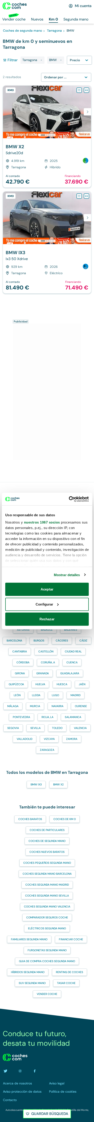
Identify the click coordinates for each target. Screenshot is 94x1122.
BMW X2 (58, 784)
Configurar (44, 604)
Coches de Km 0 (64, 819)
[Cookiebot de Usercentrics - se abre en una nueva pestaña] (69, 499)
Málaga (12, 706)
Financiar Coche (71, 939)
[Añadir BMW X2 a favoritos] (79, 90)
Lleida (36, 695)
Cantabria (19, 651)
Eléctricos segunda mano (47, 928)
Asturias (23, 629)
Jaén (82, 684)
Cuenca (72, 662)
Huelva (40, 684)
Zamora (71, 739)
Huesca (62, 684)
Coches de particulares (47, 830)
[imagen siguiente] (87, 111)
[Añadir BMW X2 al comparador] (86, 90)
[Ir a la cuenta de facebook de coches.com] (34, 1071)
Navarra (57, 706)
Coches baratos (30, 819)
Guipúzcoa (16, 684)
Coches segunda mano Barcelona (47, 874)
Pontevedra (21, 717)
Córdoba (22, 662)
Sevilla (35, 728)
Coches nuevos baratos (47, 852)
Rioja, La (47, 717)
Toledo (57, 728)
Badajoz (47, 629)
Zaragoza (47, 750)
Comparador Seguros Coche (47, 917)
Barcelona (14, 640)
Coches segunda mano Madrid (47, 885)
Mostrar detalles (67, 575)
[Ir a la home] (14, 6)
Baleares (70, 629)
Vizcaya (49, 739)
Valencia (80, 728)
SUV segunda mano (32, 983)
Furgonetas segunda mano (47, 950)
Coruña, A (48, 662)
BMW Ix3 (36, 784)
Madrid (75, 695)
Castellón (45, 651)
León (17, 695)
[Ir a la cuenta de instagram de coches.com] (20, 1071)
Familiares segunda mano (29, 939)
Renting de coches (69, 972)
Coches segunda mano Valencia (47, 906)
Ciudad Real (73, 651)
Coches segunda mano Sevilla (47, 895)
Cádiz (83, 640)
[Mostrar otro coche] (47, 135)
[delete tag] (41, 60)
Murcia (35, 706)
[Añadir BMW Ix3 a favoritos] (79, 196)
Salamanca (73, 717)
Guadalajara (69, 673)
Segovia (13, 728)
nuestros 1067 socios (42, 522)
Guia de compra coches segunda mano (47, 961)
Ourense (81, 706)
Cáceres (62, 640)
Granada (42, 673)
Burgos (39, 640)
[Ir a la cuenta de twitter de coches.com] (5, 1071)
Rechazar (47, 619)
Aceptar (47, 589)
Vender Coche (47, 994)
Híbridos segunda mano (27, 972)
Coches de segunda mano (47, 841)
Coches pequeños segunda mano (47, 863)
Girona (20, 673)
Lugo (55, 695)
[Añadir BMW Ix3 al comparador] (86, 196)
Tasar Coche (66, 983)
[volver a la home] (15, 1057)
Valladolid (24, 739)
